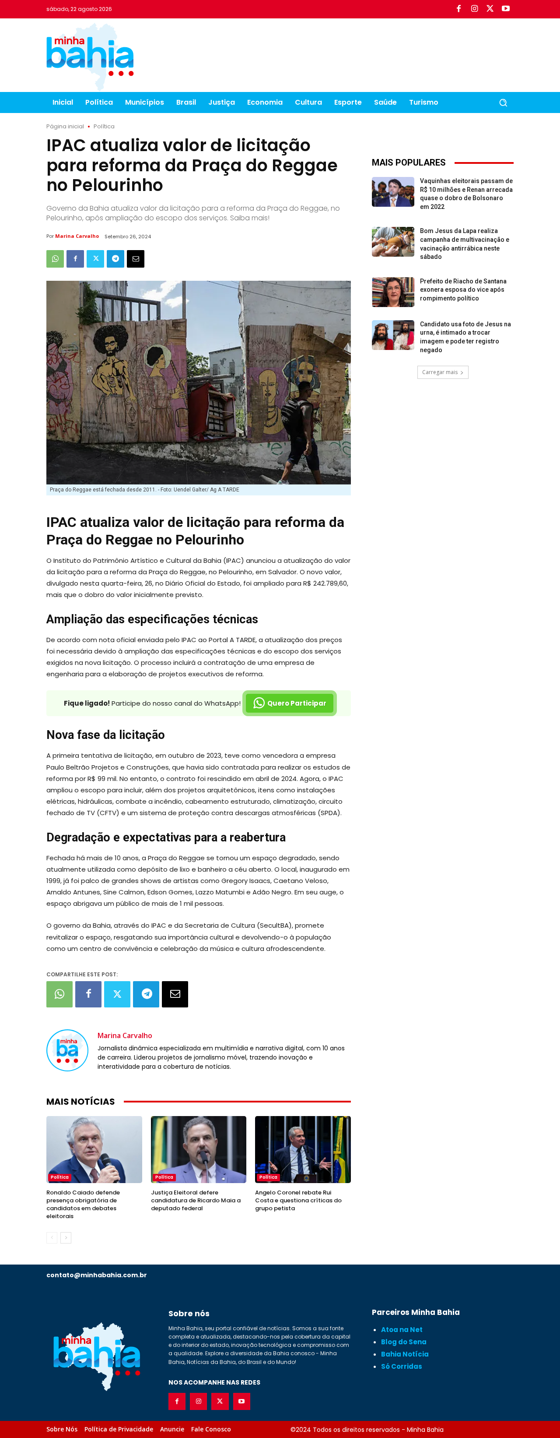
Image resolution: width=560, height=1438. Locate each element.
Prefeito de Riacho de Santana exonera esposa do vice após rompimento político (463, 290)
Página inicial (65, 126)
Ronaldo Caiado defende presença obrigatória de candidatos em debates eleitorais (83, 1204)
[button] (503, 102)
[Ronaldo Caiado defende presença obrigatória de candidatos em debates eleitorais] (94, 1149)
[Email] (135, 259)
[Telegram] (115, 259)
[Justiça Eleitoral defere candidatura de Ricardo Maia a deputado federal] (199, 1149)
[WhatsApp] (55, 259)
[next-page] (65, 1238)
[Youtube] (506, 9)
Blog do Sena (404, 1341)
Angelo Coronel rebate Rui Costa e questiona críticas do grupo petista (298, 1200)
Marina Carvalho (77, 236)
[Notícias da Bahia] (90, 57)
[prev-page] (51, 1238)
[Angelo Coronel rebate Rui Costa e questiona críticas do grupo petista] (303, 1149)
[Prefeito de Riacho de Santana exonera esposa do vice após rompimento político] (393, 292)
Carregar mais (440, 372)
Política (104, 126)
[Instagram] (474, 9)
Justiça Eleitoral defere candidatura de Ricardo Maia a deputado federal (196, 1200)
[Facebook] (458, 9)
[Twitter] (490, 9)
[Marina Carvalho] (67, 1050)
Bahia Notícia (405, 1354)
